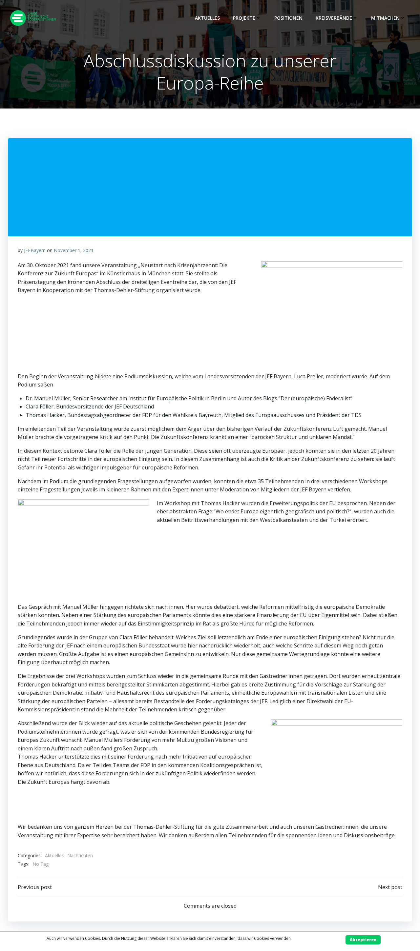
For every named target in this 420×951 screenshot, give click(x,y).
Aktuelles (207, 18)
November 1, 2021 (74, 250)
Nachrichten (80, 855)
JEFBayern (35, 250)
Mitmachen (385, 18)
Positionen (288, 18)
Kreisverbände (334, 18)
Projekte (244, 18)
